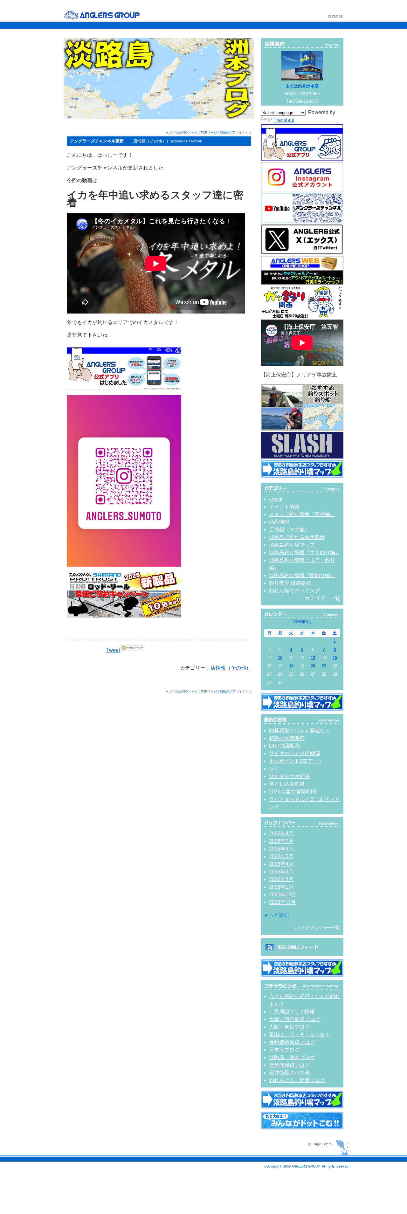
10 (280, 657)
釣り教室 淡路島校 (290, 583)
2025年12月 (282, 894)
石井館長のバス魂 (289, 1072)
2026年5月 (281, 856)
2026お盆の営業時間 (292, 791)
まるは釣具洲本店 (302, 86)
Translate (283, 120)
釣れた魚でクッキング (294, 590)
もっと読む (276, 915)
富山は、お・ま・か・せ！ (299, 1034)
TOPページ (209, 132)
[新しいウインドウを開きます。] (302, 1127)
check (275, 499)
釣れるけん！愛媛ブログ (297, 1080)
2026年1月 (281, 887)
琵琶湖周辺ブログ (289, 1065)
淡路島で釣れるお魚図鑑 (297, 537)
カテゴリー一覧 (322, 598)
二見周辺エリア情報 (292, 1011)
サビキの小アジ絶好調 (294, 753)
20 (313, 666)
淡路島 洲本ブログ (292, 1057)
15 (335, 657)
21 (324, 666)
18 (291, 666)
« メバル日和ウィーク (182, 132)
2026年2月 (281, 879)
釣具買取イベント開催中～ (299, 730)
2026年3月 (281, 871)
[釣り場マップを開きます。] (302, 476)
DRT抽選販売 (284, 745)
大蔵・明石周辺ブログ (294, 1019)
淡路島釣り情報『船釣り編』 (302, 575)
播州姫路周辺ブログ (292, 1042)
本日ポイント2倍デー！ (296, 761)
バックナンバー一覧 (317, 927)
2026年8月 (281, 833)
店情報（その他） (230, 668)
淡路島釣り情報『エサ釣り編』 (304, 552)
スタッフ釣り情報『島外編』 (302, 514)
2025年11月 (282, 902)
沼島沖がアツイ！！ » (235, 132)
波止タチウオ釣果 (289, 776)
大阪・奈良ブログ (289, 1027)
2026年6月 (281, 849)
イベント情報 (284, 506)
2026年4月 (281, 864)
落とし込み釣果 (287, 784)
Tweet (113, 650)
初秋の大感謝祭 (287, 738)
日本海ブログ (284, 1049)
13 (313, 657)
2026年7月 (281, 841)
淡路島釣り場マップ (292, 545)
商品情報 (279, 522)
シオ (274, 768)
